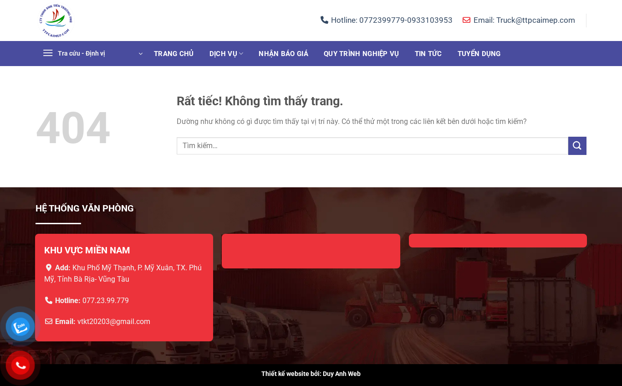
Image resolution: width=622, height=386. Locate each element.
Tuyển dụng (479, 54)
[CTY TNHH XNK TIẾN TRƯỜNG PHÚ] (81, 20)
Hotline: (391, 20)
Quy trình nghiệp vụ (361, 54)
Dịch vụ (223, 54)
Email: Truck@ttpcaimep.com (523, 20)
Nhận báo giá (283, 54)
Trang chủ (174, 54)
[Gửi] (577, 145)
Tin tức (428, 54)
